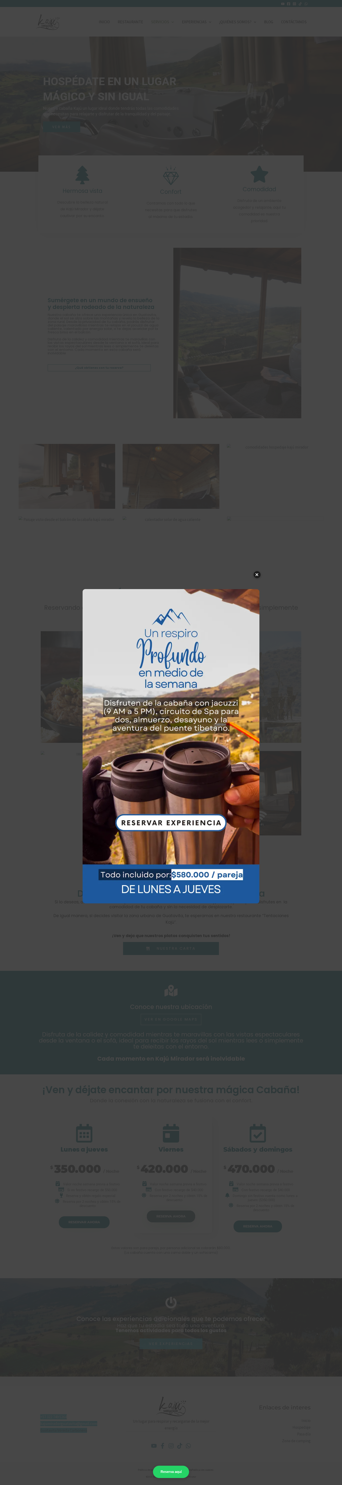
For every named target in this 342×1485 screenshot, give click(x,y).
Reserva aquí (171, 1472)
